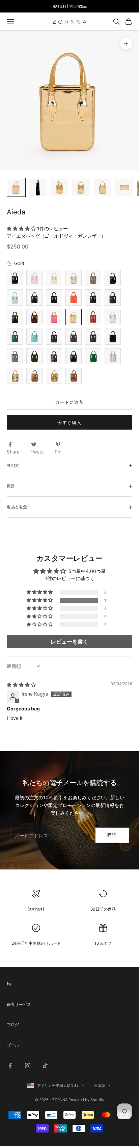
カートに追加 (69, 402)
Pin (58, 451)
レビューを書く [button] (69, 641)
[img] (21, 684)
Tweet (37, 451)
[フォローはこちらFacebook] (10, 1065)
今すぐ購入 (69, 422)
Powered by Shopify (86, 1099)
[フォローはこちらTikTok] (45, 1065)
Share (13, 451)
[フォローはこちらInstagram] (27, 1065)
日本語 (99, 1085)
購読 (112, 835)
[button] (22, 228)
